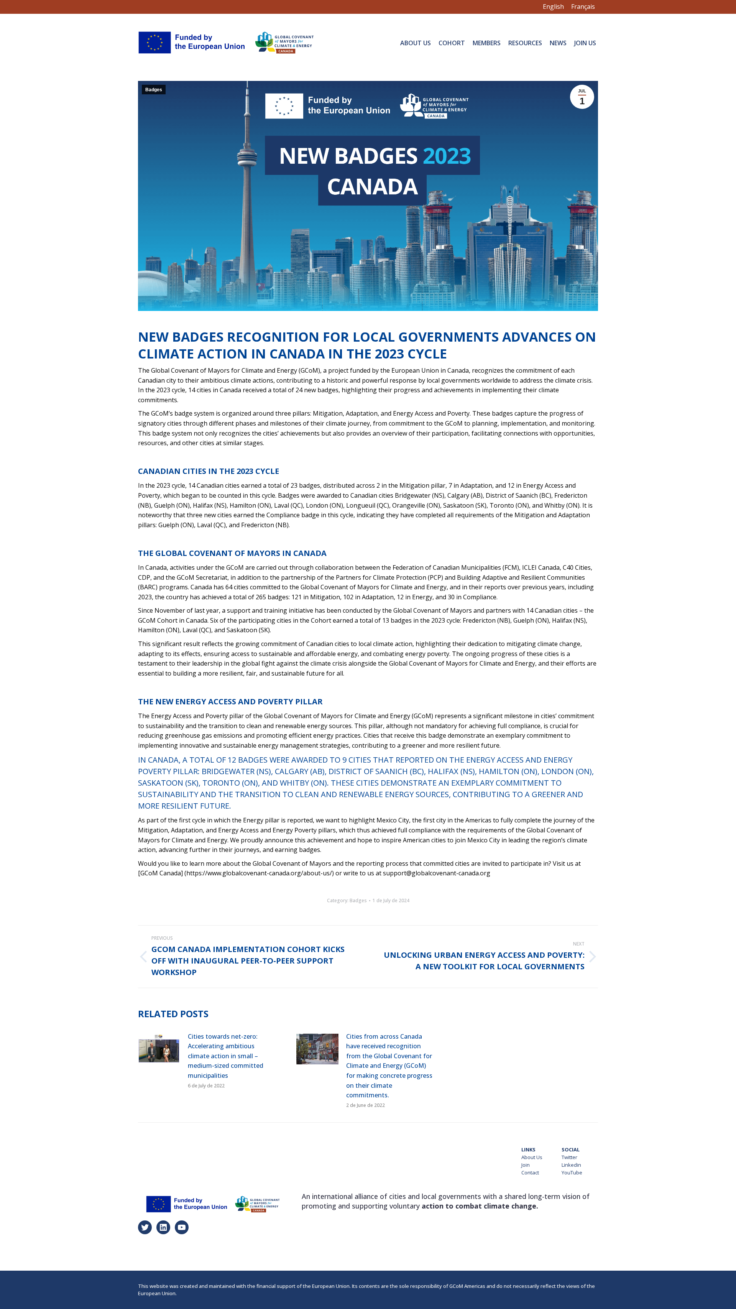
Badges (153, 89)
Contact (530, 1172)
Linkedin (571, 1164)
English (553, 6)
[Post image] (159, 1049)
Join (525, 1164)
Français (583, 6)
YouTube (572, 1172)
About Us (531, 1157)
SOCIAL (571, 1149)
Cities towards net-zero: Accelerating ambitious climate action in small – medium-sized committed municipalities (225, 1056)
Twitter (569, 1157)
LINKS (528, 1149)
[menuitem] (415, 42)
